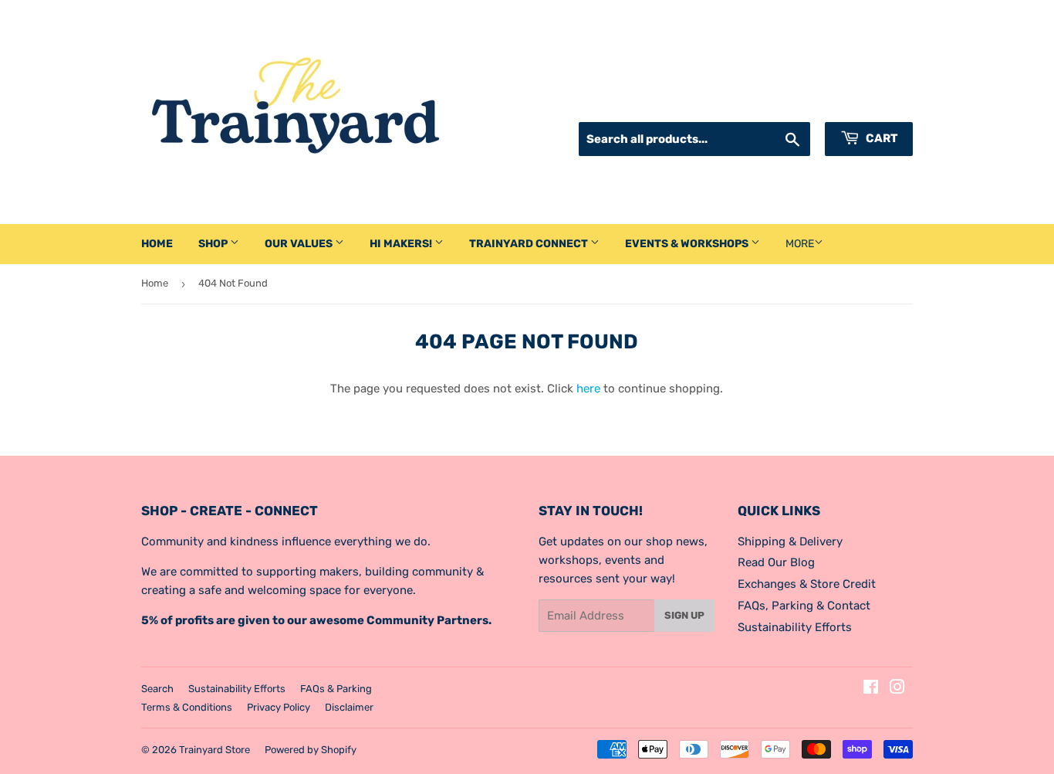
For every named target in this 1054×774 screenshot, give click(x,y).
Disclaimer (349, 707)
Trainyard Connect (529, 243)
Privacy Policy (278, 707)
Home (157, 243)
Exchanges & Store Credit (807, 584)
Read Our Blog (776, 562)
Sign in (780, 102)
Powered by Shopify (310, 749)
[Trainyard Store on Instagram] (897, 689)
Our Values (300, 243)
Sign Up (684, 615)
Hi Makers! (402, 243)
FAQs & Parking (336, 688)
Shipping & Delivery (790, 541)
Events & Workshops (688, 243)
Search (157, 688)
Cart (880, 138)
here (588, 388)
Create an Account (866, 102)
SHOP (214, 243)
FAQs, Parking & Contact (804, 606)
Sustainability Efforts (795, 627)
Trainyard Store (214, 749)
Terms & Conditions (186, 707)
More (799, 243)
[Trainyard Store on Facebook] (871, 689)
